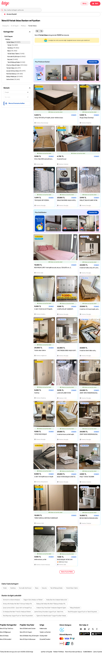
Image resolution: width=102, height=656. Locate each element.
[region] (67, 73)
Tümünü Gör (93, 62)
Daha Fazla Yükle (67, 572)
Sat (96, 3)
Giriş (84, 3)
